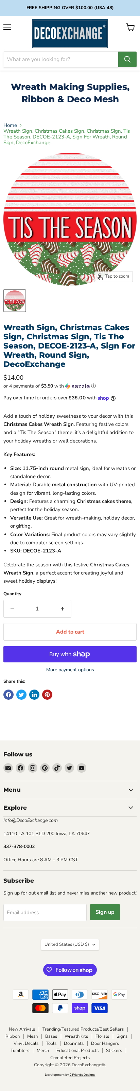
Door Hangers (105, 1043)
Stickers (114, 1051)
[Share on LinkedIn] (34, 695)
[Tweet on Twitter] (21, 695)
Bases (51, 1036)
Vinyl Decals (26, 1043)
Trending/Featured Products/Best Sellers (83, 1029)
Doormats (74, 1043)
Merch (43, 1051)
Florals (102, 1036)
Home (10, 125)
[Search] (127, 59)
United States (67, 944)
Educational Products (77, 1051)
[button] (70, 386)
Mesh (32, 1036)
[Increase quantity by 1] (62, 609)
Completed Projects (70, 1058)
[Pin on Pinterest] (47, 695)
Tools (51, 1043)
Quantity (12, 594)
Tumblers (20, 1051)
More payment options (70, 670)
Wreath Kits (76, 1036)
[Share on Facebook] (8, 695)
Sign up (105, 912)
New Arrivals (22, 1029)
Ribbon (12, 1036)
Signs (122, 1036)
